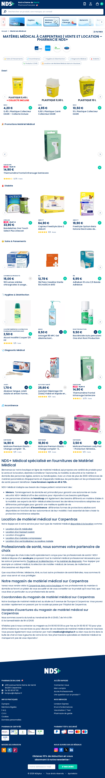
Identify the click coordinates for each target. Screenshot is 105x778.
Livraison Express (61, 704)
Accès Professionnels (63, 691)
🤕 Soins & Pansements (13, 59)
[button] (100, 97)
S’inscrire (68, 766)
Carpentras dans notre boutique (45, 585)
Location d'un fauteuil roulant (20, 532)
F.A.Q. (4, 710)
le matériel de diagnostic (69, 561)
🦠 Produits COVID (30, 63)
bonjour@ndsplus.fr (13, 693)
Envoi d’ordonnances (63, 707)
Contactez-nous (61, 685)
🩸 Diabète (95, 59)
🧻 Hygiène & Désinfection (54, 59)
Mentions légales (9, 707)
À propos (5, 704)
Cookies (5, 716)
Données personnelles (11, 719)
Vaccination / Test (62, 710)
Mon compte (60, 688)
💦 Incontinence (33, 59)
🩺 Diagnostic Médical (77, 59)
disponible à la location (81, 523)
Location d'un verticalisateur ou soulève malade (29, 541)
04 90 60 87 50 (11, 690)
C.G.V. (4, 713)
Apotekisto (72, 773)
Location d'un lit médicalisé (19, 528)
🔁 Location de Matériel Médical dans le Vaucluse (61, 63)
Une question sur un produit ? (67, 694)
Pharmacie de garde (63, 713)
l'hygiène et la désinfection (40, 561)
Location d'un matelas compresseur (24, 538)
